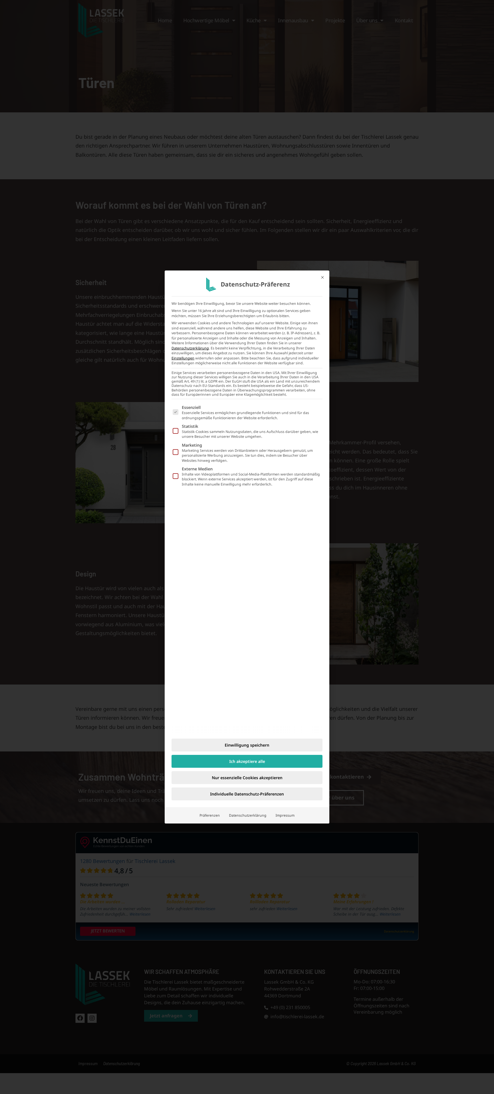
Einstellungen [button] (183, 358)
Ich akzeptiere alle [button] (247, 761)
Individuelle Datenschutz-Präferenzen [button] (247, 794)
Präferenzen (210, 815)
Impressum (285, 815)
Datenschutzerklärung (190, 348)
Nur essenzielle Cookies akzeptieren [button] (247, 777)
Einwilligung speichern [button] (247, 745)
